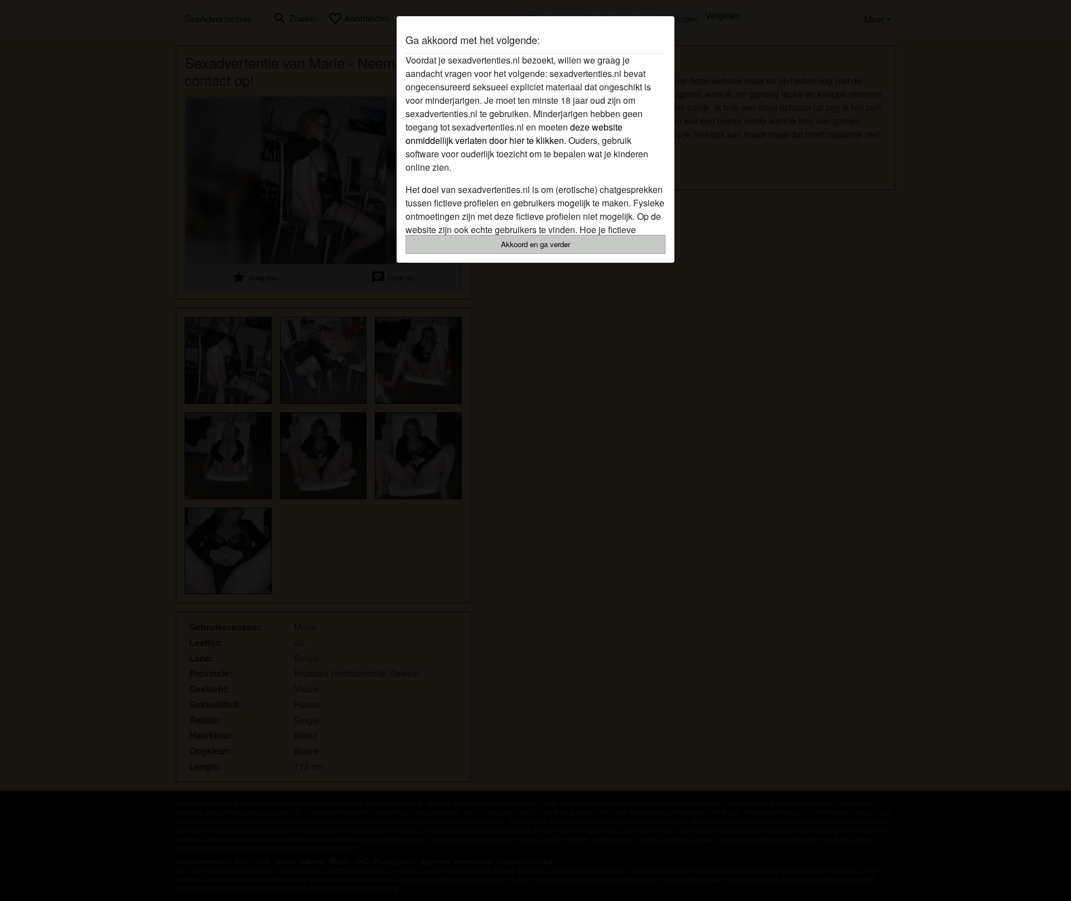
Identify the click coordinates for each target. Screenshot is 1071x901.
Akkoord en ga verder (535, 244)
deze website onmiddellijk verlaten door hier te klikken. (514, 134)
